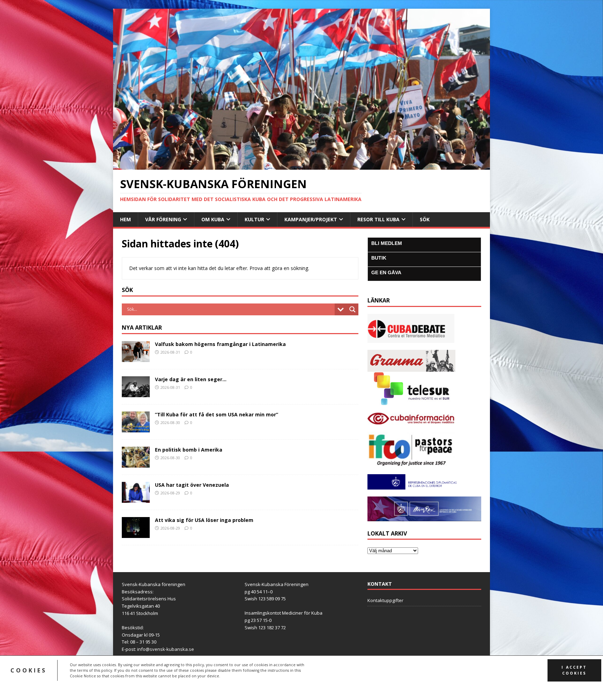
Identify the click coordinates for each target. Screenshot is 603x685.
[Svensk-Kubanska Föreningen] (301, 165)
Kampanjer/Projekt (310, 219)
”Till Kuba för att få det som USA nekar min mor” (216, 414)
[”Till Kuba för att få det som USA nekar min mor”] (136, 428)
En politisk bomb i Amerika (188, 449)
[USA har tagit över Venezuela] (136, 498)
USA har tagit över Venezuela (192, 485)
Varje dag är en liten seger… (190, 379)
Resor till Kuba (378, 219)
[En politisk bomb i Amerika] (136, 463)
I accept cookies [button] (574, 670)
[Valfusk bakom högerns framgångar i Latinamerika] (136, 357)
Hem (125, 219)
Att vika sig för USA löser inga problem (204, 520)
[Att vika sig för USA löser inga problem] (136, 534)
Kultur (254, 219)
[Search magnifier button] (352, 309)
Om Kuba (212, 219)
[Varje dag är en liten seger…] (136, 393)
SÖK (425, 219)
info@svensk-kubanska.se (165, 649)
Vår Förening (163, 219)
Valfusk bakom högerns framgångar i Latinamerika (220, 344)
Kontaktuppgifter (385, 600)
